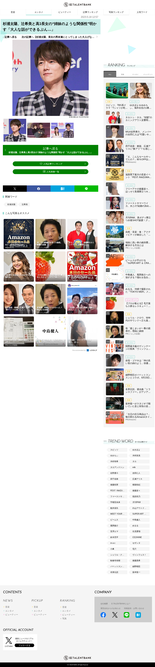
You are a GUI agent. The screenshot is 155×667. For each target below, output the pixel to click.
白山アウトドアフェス (140, 508)
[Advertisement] (126, 36)
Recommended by (79, 350)
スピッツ (114, 450)
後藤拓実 (114, 485)
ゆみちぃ (114, 455)
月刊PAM (136, 502)
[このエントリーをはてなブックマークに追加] (62, 188)
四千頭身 (114, 479)
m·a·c (112, 543)
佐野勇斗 (114, 473)
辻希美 (25, 204)
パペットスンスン (118, 566)
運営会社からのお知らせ (110, 608)
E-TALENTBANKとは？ (120, 604)
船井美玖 (114, 508)
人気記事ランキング (52, 164)
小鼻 (112, 549)
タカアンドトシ (117, 467)
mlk (134, 467)
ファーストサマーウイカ (118, 496)
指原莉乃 (136, 496)
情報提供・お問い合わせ (134, 608)
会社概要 (104, 604)
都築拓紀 (136, 485)
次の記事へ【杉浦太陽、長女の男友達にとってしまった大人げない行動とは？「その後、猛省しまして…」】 (60, 37)
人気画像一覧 (52, 171)
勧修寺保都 (115, 560)
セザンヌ (136, 543)
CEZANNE (137, 537)
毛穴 (134, 549)
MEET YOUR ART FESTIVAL (118, 514)
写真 (64, 618)
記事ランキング (90, 12)
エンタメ (39, 12)
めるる (135, 526)
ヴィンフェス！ (139, 555)
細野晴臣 (136, 566)
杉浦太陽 (11, 204)
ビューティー (64, 12)
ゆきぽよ (136, 450)
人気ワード (142, 12)
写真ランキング (116, 12)
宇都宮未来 (115, 502)
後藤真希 (136, 560)
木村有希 (114, 461)
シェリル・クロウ (118, 555)
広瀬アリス (137, 479)
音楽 (13, 12)
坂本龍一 (136, 572)
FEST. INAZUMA (117, 490)
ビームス (114, 520)
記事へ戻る (11, 37)
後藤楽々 (136, 490)
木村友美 (136, 455)
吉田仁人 (136, 473)
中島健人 (136, 520)
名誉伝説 (114, 572)
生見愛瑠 (136, 531)
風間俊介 (114, 526)
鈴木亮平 (114, 537)
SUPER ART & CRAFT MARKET (140, 514)
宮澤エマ (114, 531)
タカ (134, 461)
